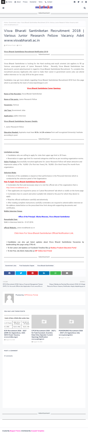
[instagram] (82, 2)
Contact (49, 2)
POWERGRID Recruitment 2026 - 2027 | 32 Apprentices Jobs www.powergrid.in (71, 333)
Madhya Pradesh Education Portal (63, 248)
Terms (40, 2)
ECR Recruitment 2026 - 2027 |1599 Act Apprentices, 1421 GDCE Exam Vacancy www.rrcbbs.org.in (15, 334)
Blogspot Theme (15, 431)
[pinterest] (86, 2)
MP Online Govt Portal (43, 251)
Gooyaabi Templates (37, 431)
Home (10, 2)
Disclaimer (33, 2)
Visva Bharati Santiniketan (45, 265)
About (19, 2)
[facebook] (74, 2)
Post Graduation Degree (26, 265)
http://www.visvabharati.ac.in (17, 188)
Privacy (25, 2)
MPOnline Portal (11, 45)
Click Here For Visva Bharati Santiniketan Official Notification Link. (44, 233)
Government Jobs (14, 22)
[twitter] (78, 2)
